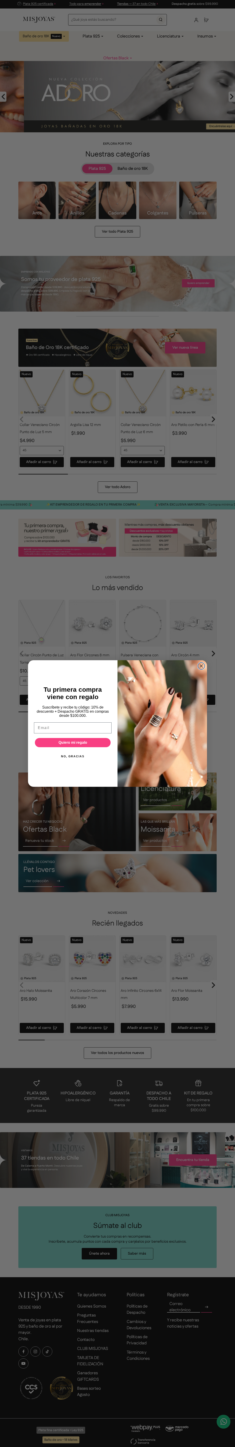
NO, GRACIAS (72, 756)
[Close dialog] (201, 666)
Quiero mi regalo (73, 742)
